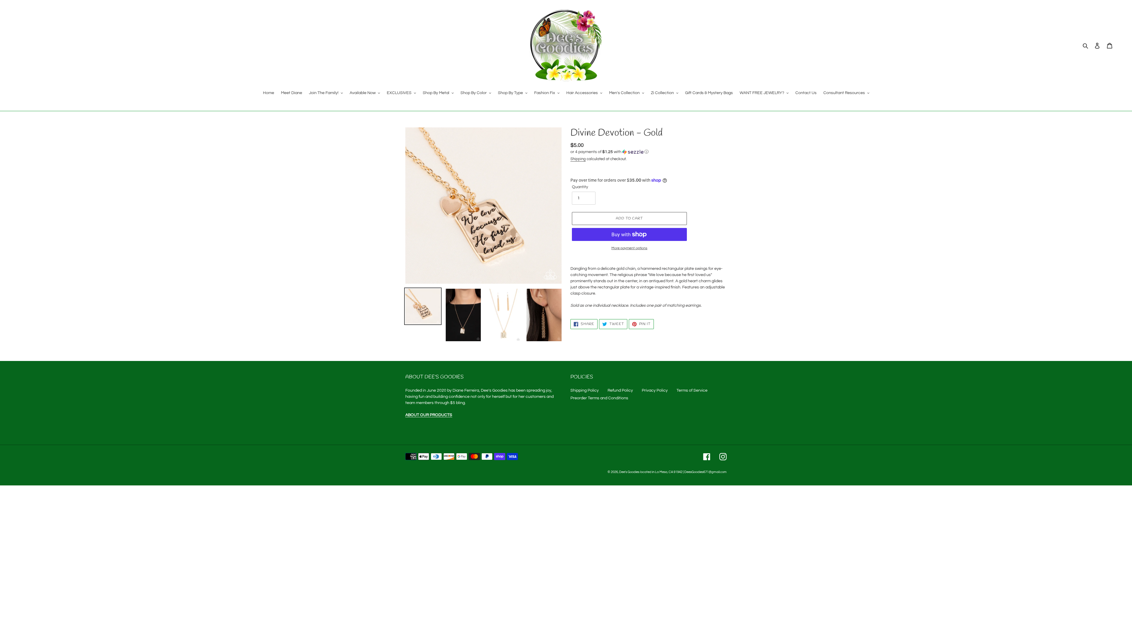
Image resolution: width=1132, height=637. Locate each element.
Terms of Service (692, 390)
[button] (609, 152)
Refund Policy (620, 390)
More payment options (629, 248)
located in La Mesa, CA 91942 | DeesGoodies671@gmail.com (683, 472)
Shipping (578, 159)
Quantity (580, 187)
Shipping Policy (584, 390)
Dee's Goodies (629, 472)
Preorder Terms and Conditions (599, 398)
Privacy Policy (655, 390)
